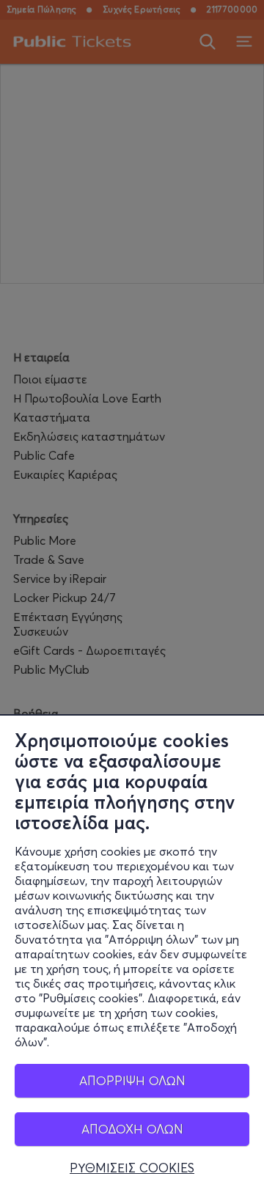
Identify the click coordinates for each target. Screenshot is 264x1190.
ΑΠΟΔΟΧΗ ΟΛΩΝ (132, 1128)
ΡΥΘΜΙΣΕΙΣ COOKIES (132, 1168)
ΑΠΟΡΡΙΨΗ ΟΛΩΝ (132, 1080)
